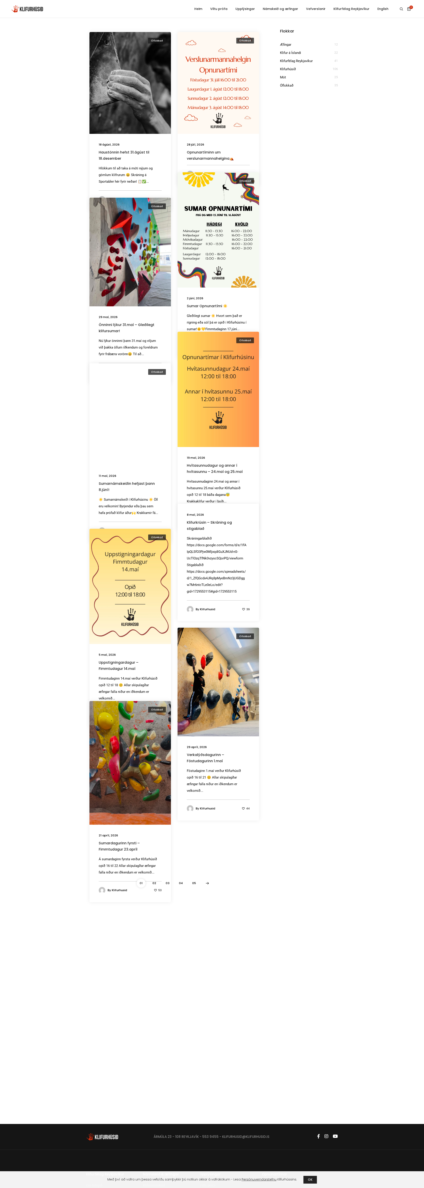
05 (194, 883)
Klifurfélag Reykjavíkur (351, 9)
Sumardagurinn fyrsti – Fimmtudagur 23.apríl (119, 846)
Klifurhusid (207, 609)
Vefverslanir (316, 9)
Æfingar (285, 45)
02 (154, 883)
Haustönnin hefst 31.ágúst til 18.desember (124, 155)
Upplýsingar (245, 9)
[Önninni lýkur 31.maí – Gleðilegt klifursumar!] (130, 252)
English (382, 9)
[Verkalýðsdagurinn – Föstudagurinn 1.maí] (218, 682)
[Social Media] (318, 1136)
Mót (283, 77)
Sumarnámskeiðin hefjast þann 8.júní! (127, 486)
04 (181, 883)
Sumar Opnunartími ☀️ (207, 306)
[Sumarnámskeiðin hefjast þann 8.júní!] (130, 414)
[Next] (207, 883)
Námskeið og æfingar (280, 9)
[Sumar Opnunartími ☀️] (218, 230)
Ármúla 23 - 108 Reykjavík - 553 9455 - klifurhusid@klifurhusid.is (211, 1136)
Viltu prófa (218, 9)
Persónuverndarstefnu (259, 1179)
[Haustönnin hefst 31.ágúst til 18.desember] (130, 83)
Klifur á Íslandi (290, 53)
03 (167, 883)
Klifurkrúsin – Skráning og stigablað (209, 525)
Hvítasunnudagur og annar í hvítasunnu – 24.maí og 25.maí (215, 468)
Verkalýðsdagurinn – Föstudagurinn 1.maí (205, 758)
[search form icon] (401, 9)
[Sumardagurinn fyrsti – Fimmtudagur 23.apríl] (130, 763)
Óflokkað (157, 40)
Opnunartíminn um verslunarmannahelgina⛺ (210, 155)
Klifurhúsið (288, 69)
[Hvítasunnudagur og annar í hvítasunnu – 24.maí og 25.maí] (218, 389)
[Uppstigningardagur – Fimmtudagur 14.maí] (130, 586)
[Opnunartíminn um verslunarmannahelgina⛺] (218, 83)
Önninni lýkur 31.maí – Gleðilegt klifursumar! (126, 327)
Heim (198, 9)
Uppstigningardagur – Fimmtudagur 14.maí (118, 665)
